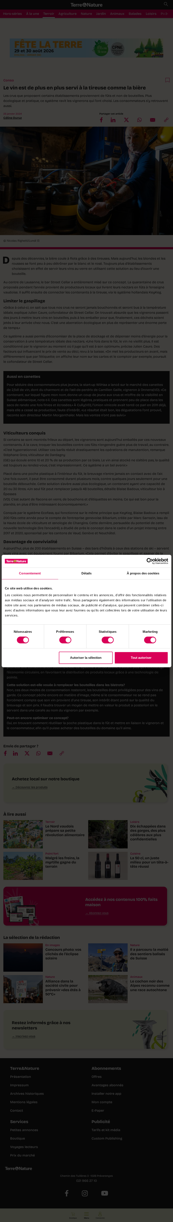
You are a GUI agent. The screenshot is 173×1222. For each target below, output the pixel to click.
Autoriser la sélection (85, 657)
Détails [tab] (86, 573)
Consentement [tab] (30, 573)
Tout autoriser (141, 657)
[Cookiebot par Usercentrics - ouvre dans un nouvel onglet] (149, 561)
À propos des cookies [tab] (143, 573)
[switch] (65, 640)
